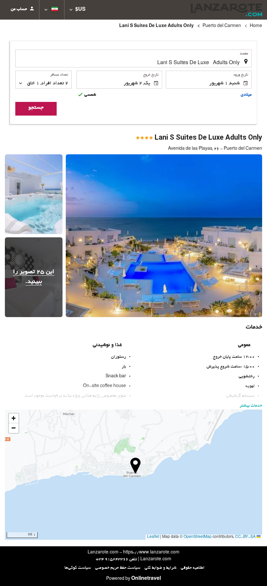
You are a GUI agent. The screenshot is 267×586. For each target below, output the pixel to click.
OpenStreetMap (198, 537)
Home (256, 26)
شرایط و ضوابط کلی (160, 568)
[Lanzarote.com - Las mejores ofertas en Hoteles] (226, 10)
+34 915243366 (112, 559)
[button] (77, 10)
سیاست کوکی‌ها (77, 568)
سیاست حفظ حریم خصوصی (117, 568)
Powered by (133, 579)
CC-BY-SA (245, 537)
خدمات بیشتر (251, 406)
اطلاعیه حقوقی (192, 568)
